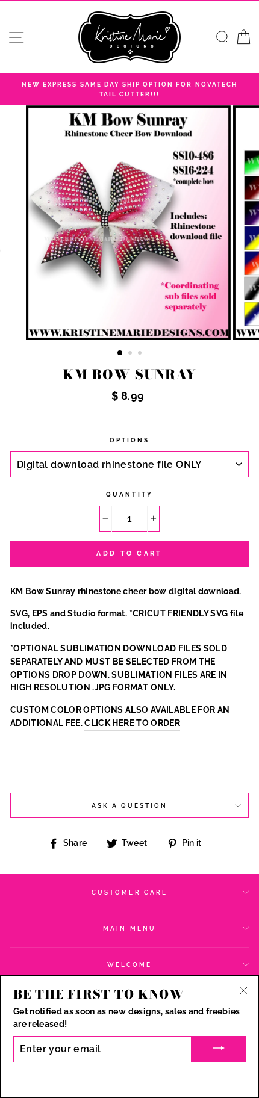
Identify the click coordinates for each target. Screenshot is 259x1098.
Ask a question (130, 805)
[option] (129, 89)
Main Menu (129, 928)
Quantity (129, 494)
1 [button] (120, 353)
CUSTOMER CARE (129, 892)
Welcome (129, 964)
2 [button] (131, 354)
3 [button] (141, 354)
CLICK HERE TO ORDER (131, 723)
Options (129, 440)
